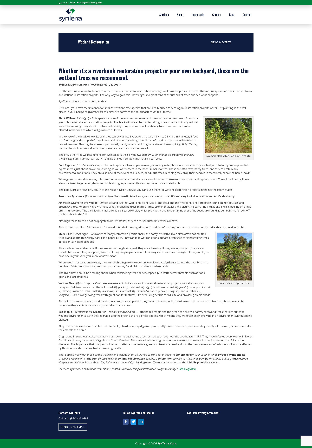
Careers (216, 15)
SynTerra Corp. (167, 443)
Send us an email (73, 427)
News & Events (221, 42)
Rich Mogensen (187, 369)
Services (164, 15)
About (180, 15)
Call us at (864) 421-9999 (73, 418)
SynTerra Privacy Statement (203, 413)
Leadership (198, 15)
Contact (247, 15)
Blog (231, 15)
